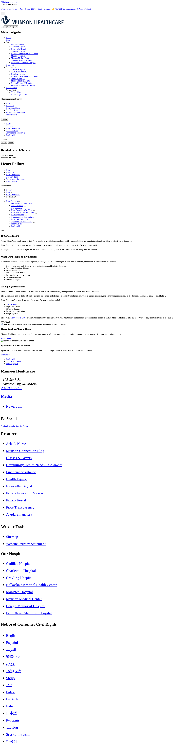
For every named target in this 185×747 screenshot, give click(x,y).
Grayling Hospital (18, 51)
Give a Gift (10, 65)
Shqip (10, 678)
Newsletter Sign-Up (20, 486)
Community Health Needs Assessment (34, 465)
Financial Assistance (21, 472)
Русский (12, 720)
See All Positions (18, 44)
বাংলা (9, 685)
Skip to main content (9, 2)
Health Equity (16, 479)
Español (12, 643)
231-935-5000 (11, 388)
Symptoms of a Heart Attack (22, 217)
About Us (10, 106)
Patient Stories (16, 224)
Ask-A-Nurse (16, 444)
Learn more (5, 355)
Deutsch (12, 699)
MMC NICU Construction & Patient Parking (73, 9)
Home (8, 190)
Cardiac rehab (11, 304)
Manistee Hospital (18, 56)
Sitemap (12, 537)
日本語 (11, 713)
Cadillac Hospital (18, 47)
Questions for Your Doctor (21, 221)
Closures (47, 9)
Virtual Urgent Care (19, 94)
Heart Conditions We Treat (21, 210)
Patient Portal (11, 88)
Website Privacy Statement (26, 544)
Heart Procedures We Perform (23, 212)
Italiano (11, 706)
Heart (8, 103)
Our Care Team (12, 110)
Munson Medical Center (20, 58)
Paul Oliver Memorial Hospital (23, 63)
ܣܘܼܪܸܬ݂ (10, 664)
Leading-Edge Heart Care (21, 203)
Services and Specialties (15, 112)
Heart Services (12, 201)
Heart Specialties (17, 215)
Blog (8, 40)
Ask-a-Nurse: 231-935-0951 (31, 9)
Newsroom (14, 406)
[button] (95, 52)
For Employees (12, 364)
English (11, 635)
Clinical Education (13, 361)
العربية (11, 650)
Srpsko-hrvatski (18, 734)
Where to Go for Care (9, 9)
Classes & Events (19, 458)
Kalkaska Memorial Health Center (24, 53)
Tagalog (12, 727)
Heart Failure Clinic (18, 318)
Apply (11, 142)
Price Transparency (20, 507)
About (8, 38)
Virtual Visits (16, 92)
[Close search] (2, 145)
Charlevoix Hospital (19, 49)
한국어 (11, 741)
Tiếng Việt (13, 671)
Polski (10, 692)
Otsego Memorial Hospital (21, 60)
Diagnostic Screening (19, 219)
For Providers (11, 115)
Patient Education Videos (24, 493)
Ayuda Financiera (19, 514)
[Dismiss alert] (3, 13)
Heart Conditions (13, 108)
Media (6, 396)
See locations (6, 338)
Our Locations (17, 208)
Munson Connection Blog (25, 451)
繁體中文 (13, 657)
